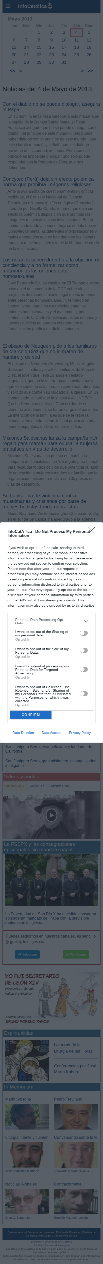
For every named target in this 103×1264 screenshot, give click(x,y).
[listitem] (51, 621)
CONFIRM (31, 715)
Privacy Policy (80, 733)
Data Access (51, 733)
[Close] (93, 532)
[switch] (84, 633)
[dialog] (51, 632)
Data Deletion (23, 733)
